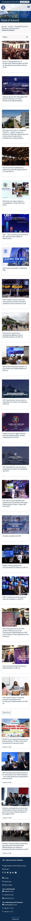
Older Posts (6, 712)
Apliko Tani (25, 2)
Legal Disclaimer (15, 917)
